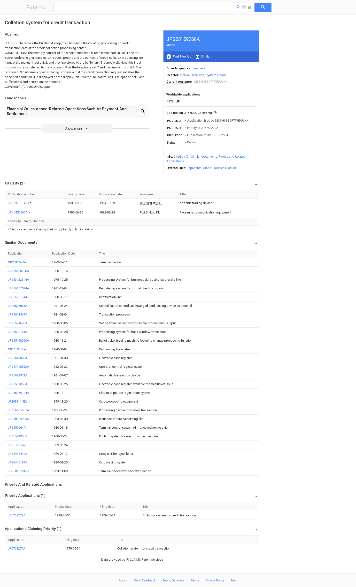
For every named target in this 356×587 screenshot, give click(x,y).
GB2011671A (17, 262)
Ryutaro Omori (216, 75)
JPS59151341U (19, 203)
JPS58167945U (18, 471)
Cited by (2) (182, 156)
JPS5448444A (17, 453)
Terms (195, 580)
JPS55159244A (18, 393)
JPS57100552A (18, 366)
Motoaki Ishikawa (192, 75)
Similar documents (204, 156)
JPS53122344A (18, 279)
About (123, 580)
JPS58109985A (18, 419)
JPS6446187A (17, 462)
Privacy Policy (215, 580)
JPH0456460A (18, 212)
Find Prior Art (181, 56)
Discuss (231, 168)
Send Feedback (145, 580)
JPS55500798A (18, 271)
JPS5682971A (17, 375)
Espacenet (194, 168)
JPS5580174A (17, 297)
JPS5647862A (17, 358)
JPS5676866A (17, 306)
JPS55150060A (18, 340)
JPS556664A (17, 427)
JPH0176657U (18, 445)
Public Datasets (173, 580)
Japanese (198, 68)
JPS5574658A (17, 323)
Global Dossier (213, 168)
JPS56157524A (18, 288)
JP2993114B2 (17, 401)
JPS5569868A (17, 384)
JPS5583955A (17, 436)
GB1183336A (17, 349)
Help (234, 580)
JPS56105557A (18, 410)
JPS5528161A (17, 332)
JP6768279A (16, 515)
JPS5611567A (17, 314)
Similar (205, 56)
